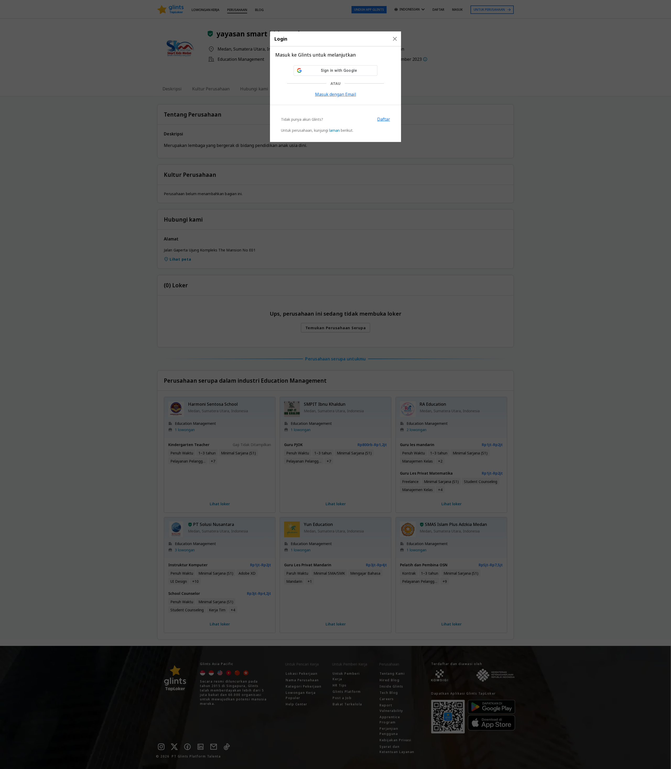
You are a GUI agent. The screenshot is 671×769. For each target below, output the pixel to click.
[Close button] (395, 39)
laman (334, 130)
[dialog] (335, 86)
